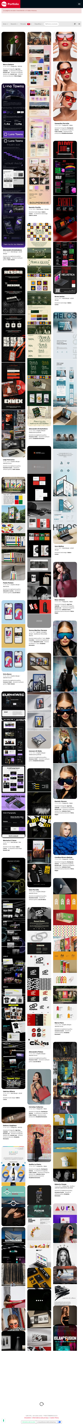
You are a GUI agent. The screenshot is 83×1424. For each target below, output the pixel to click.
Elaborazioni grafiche (35, 432)
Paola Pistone (8, 583)
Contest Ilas (65, 1186)
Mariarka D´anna (9, 840)
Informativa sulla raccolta (28, 1422)
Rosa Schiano (60, 600)
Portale (46, 209)
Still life (20, 66)
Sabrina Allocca (9, 1091)
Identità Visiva (7, 463)
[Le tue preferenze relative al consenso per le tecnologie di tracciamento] (3, 1420)
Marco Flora (59, 1023)
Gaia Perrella (34, 890)
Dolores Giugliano (9, 1125)
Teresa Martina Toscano (38, 630)
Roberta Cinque (60, 1184)
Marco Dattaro (8, 64)
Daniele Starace (61, 801)
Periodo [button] (24, 24)
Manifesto (6, 586)
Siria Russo (7, 674)
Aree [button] (5, 24)
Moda (70, 125)
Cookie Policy (54, 1418)
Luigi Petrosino (8, 460)
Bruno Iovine (59, 296)
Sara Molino (59, 546)
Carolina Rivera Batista (63, 857)
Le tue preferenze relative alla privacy (46, 1422)
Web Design (39, 209)
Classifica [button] (38, 24)
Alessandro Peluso (36, 1052)
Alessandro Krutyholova (12, 250)
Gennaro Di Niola (35, 751)
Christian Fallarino (36, 1107)
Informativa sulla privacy (40, 1418)
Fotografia (14, 66)
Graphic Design (40, 430)
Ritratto (71, 859)
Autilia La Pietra (35, 1164)
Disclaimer (27, 1418)
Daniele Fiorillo (35, 207)
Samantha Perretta (62, 123)
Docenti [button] (13, 24)
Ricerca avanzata (52, 24)
